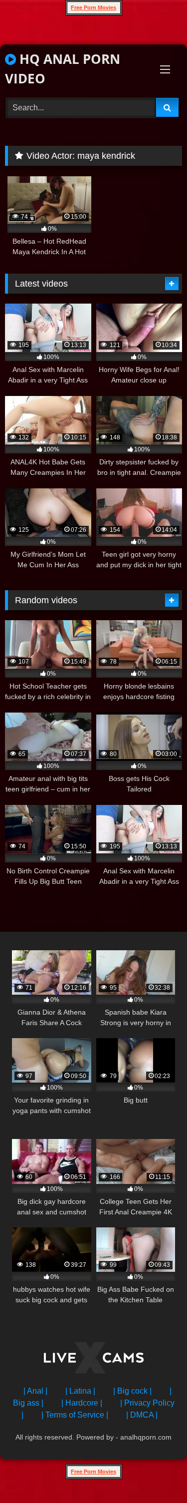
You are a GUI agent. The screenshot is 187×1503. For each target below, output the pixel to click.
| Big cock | (132, 1391)
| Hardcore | (81, 1403)
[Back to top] (156, 1473)
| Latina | (80, 1391)
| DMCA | (142, 1415)
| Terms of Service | (74, 1415)
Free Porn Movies (93, 7)
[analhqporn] (94, 1359)
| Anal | (35, 1391)
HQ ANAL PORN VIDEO (62, 68)
